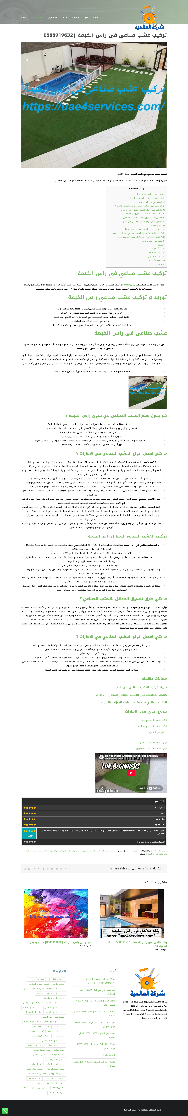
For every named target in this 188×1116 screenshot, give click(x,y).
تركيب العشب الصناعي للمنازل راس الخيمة (145, 214)
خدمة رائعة (157, 252)
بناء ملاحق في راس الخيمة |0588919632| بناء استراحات (137, 944)
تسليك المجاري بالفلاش (55, 1012)
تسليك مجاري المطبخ (55, 1045)
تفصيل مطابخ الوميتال (55, 1069)
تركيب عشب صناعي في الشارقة (152, 726)
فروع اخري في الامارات (153, 241)
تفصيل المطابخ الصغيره (55, 1064)
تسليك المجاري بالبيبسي (54, 1007)
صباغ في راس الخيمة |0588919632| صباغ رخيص (60, 942)
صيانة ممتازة (156, 260)
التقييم (161, 245)
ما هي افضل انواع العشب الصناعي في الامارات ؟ (142, 210)
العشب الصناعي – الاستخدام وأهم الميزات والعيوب (141, 237)
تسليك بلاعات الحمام (42, 1026)
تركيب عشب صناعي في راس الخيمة (149, 194)
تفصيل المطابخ (39, 1055)
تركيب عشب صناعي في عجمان (153, 742)
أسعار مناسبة (156, 248)
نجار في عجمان (29, 1088)
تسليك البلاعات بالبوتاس (39, 984)
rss (112, 971)
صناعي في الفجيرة (158, 732)
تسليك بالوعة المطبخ (32, 1021)
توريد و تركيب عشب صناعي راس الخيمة (147, 198)
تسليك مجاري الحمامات (40, 1036)
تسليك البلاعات (58, 984)
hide (141, 188)
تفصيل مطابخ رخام (56, 1073)
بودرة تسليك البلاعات (56, 979)
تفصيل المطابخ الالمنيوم (54, 1059)
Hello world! (109, 1055)
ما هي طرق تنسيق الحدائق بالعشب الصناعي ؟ (143, 217)
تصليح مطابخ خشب (56, 1055)
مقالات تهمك (157, 225)
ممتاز (160, 264)
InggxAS (158, 851)
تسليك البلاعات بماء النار (34, 988)
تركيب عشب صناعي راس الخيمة (107, 851)
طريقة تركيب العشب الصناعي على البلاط (145, 229)
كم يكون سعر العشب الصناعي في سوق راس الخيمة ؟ (140, 206)
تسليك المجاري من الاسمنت (53, 1017)
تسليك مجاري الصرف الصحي (53, 1040)
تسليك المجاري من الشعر (54, 1021)
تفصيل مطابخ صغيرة (37, 1073)
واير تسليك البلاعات (56, 1092)
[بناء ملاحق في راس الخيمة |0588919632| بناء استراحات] (132, 891)
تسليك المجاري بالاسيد (55, 1003)
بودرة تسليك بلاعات (36, 979)
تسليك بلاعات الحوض (56, 1031)
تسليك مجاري (59, 1036)
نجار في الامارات (58, 1088)
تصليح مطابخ (59, 1050)
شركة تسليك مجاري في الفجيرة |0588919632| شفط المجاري (100, 981)
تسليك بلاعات (59, 1026)
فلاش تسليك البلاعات (55, 1083)
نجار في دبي (43, 1088)
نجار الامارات (39, 1083)
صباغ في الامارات (34, 1078)
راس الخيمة (129, 285)
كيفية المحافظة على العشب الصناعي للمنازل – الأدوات (139, 233)
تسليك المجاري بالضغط (32, 1007)
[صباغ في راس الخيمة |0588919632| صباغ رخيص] (56, 891)
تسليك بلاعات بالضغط (35, 1031)
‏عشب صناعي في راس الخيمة (157, 854)
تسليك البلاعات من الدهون (53, 998)
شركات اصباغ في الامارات (54, 1078)
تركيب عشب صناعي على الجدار (86, 851)
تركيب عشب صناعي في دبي (154, 720)
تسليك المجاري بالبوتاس (33, 1003)
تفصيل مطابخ (36, 1064)
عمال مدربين (156, 256)
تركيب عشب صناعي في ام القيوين (151, 749)
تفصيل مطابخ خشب (35, 1069)
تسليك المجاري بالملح (33, 1012)
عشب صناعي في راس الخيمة (152, 202)
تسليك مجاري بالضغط (35, 1045)
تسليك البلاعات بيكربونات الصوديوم (50, 993)
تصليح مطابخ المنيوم (42, 1050)
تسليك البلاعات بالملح (55, 988)
